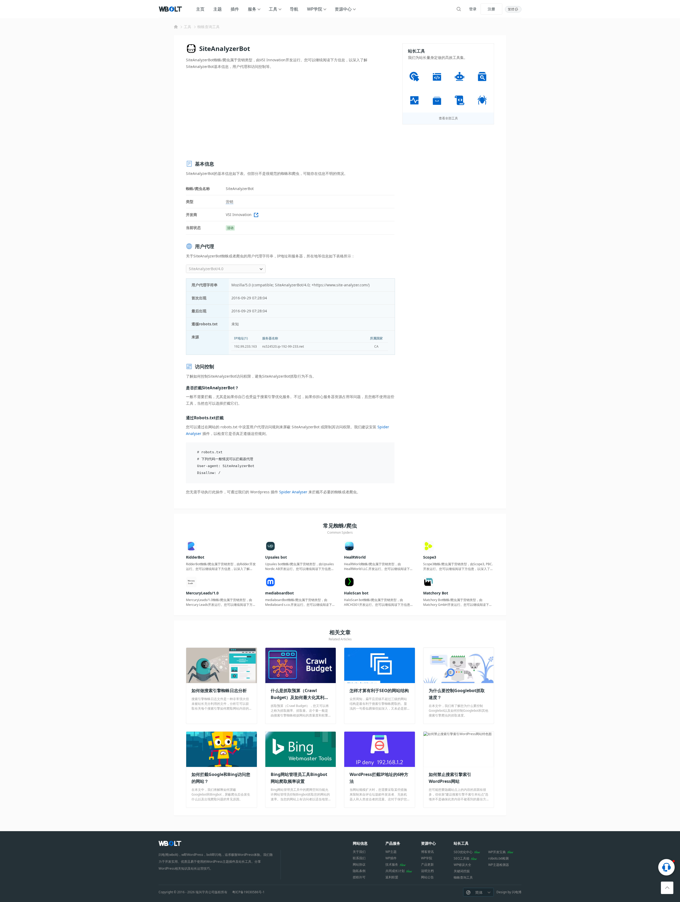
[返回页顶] (667, 888)
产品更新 (427, 864)
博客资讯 (427, 851)
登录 (473, 8)
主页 (200, 9)
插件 (235, 9)
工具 (273, 9)
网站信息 (360, 843)
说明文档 (427, 871)
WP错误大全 (462, 864)
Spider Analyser (293, 491)
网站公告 (427, 877)
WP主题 (391, 851)
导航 (294, 9)
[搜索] (459, 9)
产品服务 (392, 843)
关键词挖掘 (462, 871)
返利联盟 (391, 877)
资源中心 (343, 9)
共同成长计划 (395, 871)
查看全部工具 (448, 118)
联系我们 (359, 858)
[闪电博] (171, 9)
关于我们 (359, 851)
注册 (491, 8)
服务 (252, 9)
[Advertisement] (290, 115)
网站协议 (359, 864)
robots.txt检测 (498, 858)
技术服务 (391, 864)
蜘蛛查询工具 (208, 26)
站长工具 (461, 843)
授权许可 (359, 877)
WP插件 (391, 858)
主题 (217, 9)
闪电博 (516, 892)
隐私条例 (359, 871)
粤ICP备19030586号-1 (248, 892)
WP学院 (314, 9)
